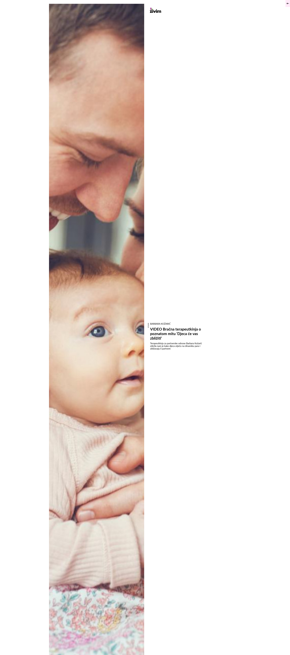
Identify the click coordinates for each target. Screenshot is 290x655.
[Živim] (178, 10)
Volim (148, 325)
